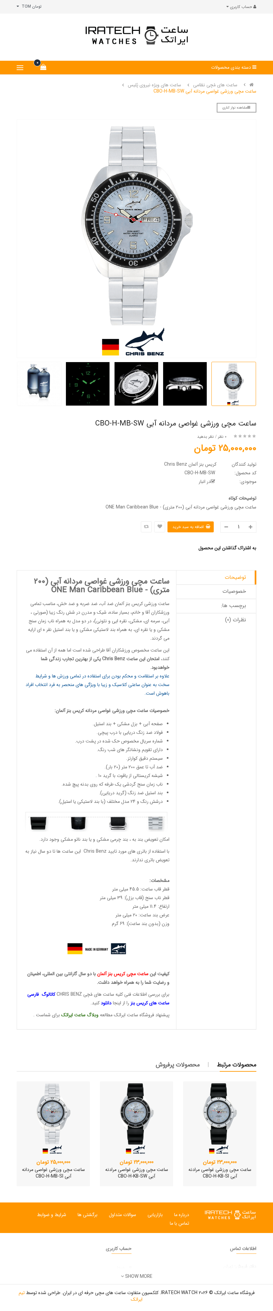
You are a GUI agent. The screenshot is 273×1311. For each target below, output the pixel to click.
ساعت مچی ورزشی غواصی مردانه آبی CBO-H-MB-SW (204, 91)
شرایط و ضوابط (51, 1214)
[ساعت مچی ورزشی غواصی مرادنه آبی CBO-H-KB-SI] (219, 1117)
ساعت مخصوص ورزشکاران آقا (134, 650)
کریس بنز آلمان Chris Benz (190, 464)
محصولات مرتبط (236, 1064)
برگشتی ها (88, 1214)
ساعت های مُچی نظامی (215, 85)
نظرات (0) (235, 620)
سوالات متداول (122, 1214)
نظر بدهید (205, 436)
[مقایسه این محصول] (146, 526)
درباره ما (181, 1214)
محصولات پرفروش (178, 1064)
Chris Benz (113, 658)
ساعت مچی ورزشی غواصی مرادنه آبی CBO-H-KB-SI (219, 1173)
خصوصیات (234, 591)
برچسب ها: (233, 605)
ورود (120, 1267)
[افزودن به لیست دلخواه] (159, 526)
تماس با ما (179, 1223)
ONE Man (69, 590)
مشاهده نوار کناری (234, 107)
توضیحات (235, 577)
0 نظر (222, 436)
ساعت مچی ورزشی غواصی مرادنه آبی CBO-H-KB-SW (136, 1173)
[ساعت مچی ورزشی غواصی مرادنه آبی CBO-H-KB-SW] (136, 1117)
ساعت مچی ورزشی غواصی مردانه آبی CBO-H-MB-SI (53, 1173)
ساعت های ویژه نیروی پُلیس (154, 85)
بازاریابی (155, 1214)
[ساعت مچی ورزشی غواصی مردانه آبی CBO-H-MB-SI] (53, 1117)
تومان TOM (30, 6)
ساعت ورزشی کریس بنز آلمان (142, 603)
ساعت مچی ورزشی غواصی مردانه (116, 710)
